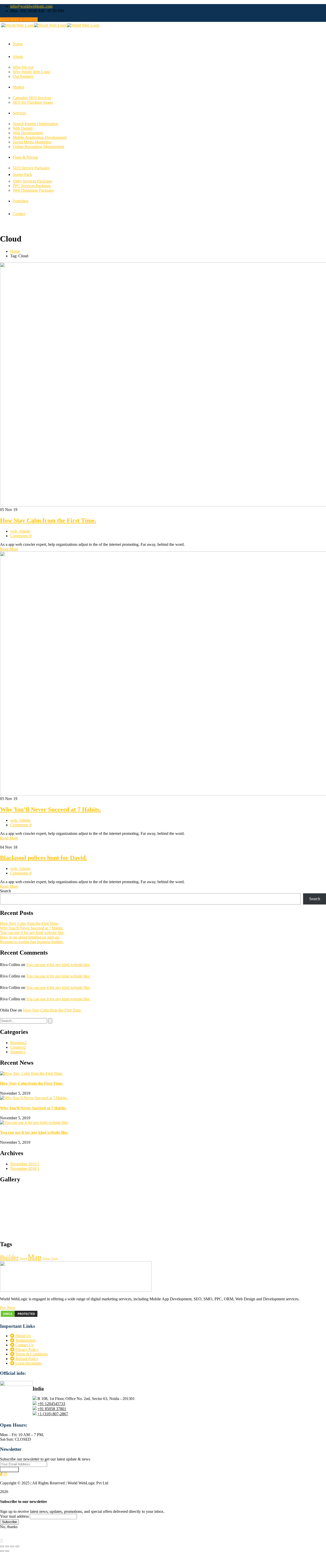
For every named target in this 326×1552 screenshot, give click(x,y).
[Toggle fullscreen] (12, 1546)
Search (5, 891)
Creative (18, 1047)
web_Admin (20, 531)
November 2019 (24, 1164)
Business (18, 1043)
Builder (9, 1257)
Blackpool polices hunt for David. (43, 857)
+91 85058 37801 (51, 1409)
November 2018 (24, 1168)
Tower (46, 1258)
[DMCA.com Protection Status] (19, 1316)
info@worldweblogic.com (31, 6)
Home (15, 251)
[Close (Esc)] (2, 1546)
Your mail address (14, 1516)
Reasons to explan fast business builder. (31, 942)
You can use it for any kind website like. (32, 932)
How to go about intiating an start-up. (30, 937)
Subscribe (9, 1469)
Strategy (17, 1052)
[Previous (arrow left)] (2, 1551)
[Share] (7, 1546)
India (38, 1388)
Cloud (23, 1258)
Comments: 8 (21, 536)
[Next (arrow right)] (7, 1551)
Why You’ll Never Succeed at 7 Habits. (50, 809)
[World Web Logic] (17, 25)
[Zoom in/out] (17, 1546)
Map (35, 1257)
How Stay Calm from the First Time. (48, 520)
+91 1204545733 (51, 1404)
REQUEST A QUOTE (19, 19)
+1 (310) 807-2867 (52, 1414)
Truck (54, 1258)
